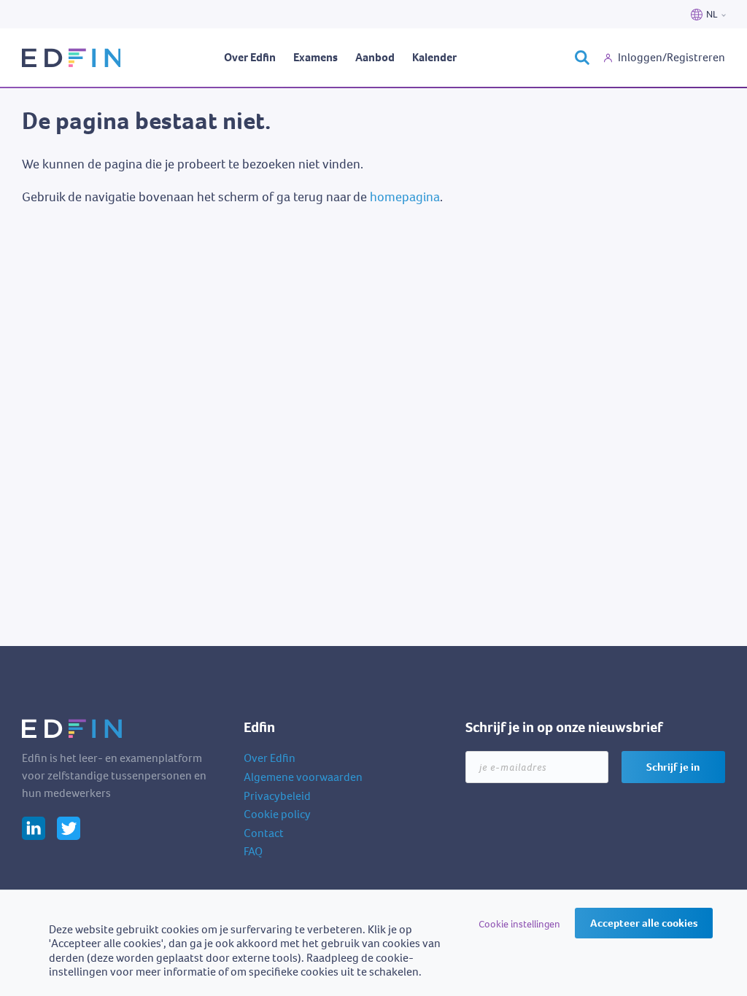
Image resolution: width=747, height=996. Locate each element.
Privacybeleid (277, 796)
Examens (315, 57)
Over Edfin (250, 57)
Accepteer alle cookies (643, 923)
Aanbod (375, 57)
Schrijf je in (673, 767)
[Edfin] (71, 57)
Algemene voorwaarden (303, 777)
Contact (264, 833)
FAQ (253, 851)
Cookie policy (277, 814)
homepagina (405, 197)
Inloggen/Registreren (671, 57)
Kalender (434, 57)
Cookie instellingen (519, 924)
